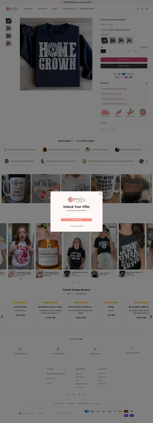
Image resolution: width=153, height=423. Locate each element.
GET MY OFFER (76, 220)
